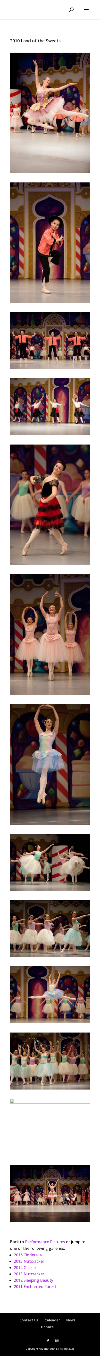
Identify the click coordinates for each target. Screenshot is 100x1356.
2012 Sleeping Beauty (33, 1280)
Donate (47, 1327)
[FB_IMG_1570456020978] (50, 823)
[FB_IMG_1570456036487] (50, 955)
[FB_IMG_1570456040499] (50, 1102)
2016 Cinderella (28, 1255)
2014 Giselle (25, 1267)
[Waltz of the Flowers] (50, 889)
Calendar (52, 1320)
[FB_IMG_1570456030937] (50, 1220)
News (70, 1320)
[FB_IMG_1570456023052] (50, 1088)
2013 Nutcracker (29, 1274)
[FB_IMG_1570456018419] (50, 1021)
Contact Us (28, 1320)
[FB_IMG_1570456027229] (50, 433)
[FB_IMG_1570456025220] (50, 693)
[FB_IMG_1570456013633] (50, 301)
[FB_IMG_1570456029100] (50, 563)
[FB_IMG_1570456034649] (50, 367)
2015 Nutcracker (29, 1261)
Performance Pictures (44, 1241)
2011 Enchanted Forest (35, 1286)
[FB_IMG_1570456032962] (50, 171)
